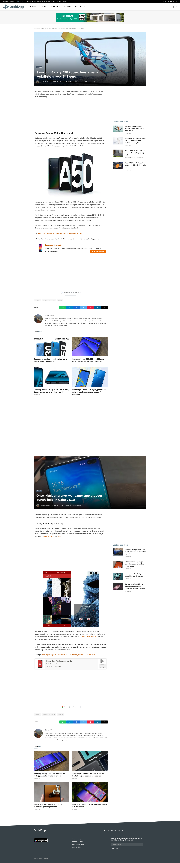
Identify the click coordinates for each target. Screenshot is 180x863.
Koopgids (68, 7)
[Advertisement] (71, 115)
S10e (59, 536)
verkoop (60, 300)
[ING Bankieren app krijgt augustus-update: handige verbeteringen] (118, 564)
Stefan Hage (46, 82)
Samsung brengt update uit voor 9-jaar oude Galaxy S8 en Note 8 (135, 552)
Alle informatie (98, 251)
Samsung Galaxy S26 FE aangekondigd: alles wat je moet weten (134, 128)
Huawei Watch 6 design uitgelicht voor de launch (134, 575)
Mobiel (79, 233)
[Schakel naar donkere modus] (173, 7)
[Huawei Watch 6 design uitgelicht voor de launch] (118, 576)
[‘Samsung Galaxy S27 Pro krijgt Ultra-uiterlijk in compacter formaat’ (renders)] (118, 586)
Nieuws (33, 7)
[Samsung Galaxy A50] (40, 251)
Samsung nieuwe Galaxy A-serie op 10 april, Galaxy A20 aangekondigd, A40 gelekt (51, 391)
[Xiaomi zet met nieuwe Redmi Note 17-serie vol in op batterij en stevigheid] (118, 140)
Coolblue (41, 233)
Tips (76, 7)
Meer (82, 7)
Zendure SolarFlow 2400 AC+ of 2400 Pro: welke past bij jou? (135, 153)
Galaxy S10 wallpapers (88, 637)
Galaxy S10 (46, 536)
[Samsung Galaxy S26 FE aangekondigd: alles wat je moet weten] (118, 128)
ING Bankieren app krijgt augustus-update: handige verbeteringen (134, 564)
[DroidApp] (14, 6)
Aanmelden (115, 848)
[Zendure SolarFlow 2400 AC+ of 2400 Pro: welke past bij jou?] (118, 153)
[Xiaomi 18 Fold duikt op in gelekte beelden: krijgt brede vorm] (118, 165)
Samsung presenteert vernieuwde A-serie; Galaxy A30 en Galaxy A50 (50, 360)
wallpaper (61, 714)
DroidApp (36, 28)
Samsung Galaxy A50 (53, 245)
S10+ (52, 536)
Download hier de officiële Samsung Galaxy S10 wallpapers (89, 805)
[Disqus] (71, 427)
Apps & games (54, 7)
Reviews (42, 7)
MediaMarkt (63, 233)
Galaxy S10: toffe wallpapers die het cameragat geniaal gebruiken (48, 805)
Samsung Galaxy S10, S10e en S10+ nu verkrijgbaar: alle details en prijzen (49, 775)
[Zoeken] (176, 7)
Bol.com (56, 233)
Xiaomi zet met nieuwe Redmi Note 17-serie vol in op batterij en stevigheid (48, 1)
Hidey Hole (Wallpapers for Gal (59, 661)
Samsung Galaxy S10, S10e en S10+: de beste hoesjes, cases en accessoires (68, 655)
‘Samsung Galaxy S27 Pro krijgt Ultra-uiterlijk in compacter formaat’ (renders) (135, 586)
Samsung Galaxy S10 (49, 714)
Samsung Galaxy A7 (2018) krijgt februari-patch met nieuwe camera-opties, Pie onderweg (89, 392)
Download (102, 665)
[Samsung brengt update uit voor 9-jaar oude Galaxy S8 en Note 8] (118, 552)
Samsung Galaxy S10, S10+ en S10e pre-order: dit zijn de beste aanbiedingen (88, 360)
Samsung (48, 233)
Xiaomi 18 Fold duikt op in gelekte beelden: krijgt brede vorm (135, 165)
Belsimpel (72, 233)
